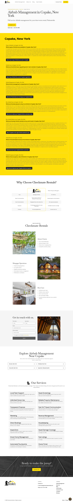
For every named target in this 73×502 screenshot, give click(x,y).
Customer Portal (59, 489)
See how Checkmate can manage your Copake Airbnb (19, 97)
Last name (27, 321)
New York (21, 9)
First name (15, 321)
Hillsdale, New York (42, 363)
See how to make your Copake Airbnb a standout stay (19, 114)
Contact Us (40, 483)
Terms (63, 500)
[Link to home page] (8, 2)
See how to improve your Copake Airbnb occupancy (19, 168)
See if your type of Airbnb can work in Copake (17, 60)
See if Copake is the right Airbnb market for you (18, 132)
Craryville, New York (13, 368)
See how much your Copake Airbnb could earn (18, 149)
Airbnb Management (20, 2)
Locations (58, 491)
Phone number (15, 330)
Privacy (66, 500)
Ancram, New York (13, 363)
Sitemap (58, 493)
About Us (28, 2)
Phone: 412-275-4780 (42, 487)
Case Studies (39, 2)
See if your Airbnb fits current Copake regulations (19, 77)
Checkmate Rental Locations (13, 9)
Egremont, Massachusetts (43, 368)
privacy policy (26, 335)
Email (14, 325)
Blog (33, 2)
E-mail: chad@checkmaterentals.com (45, 485)
